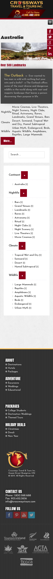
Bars (19, 202)
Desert (20, 263)
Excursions (13, 383)
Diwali (11, 432)
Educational (14, 390)
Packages (13, 372)
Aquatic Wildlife (25, 296)
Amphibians (23, 292)
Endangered (23, 304)
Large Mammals (25, 284)
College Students (17, 410)
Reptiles (21, 288)
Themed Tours (15, 417)
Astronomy (22, 218)
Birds (19, 300)
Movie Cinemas (25, 237)
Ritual (19, 221)
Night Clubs (23, 225)
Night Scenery (24, 229)
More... (8, 141)
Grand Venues (24, 206)
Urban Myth (23, 308)
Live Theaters (24, 233)
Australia (12, 37)
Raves (19, 214)
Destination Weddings (20, 414)
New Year (13, 436)
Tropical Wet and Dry (28, 255)
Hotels (11, 368)
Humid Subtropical (27, 266)
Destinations (14, 364)
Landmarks (22, 210)
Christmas (13, 429)
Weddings (13, 386)
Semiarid (21, 259)
